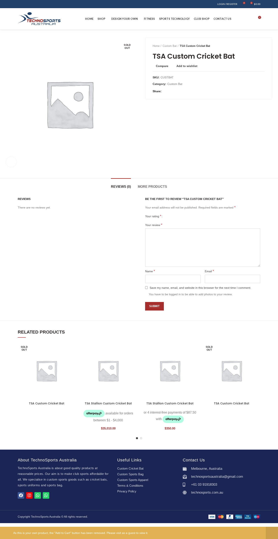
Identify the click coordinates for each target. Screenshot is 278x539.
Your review (153, 225)
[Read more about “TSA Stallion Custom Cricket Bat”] (134, 357)
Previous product (254, 46)
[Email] (170, 91)
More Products (152, 186)
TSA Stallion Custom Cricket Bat (108, 403)
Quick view (72, 366)
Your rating (153, 216)
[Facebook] (165, 91)
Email (209, 271)
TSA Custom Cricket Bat (46, 403)
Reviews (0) (121, 186)
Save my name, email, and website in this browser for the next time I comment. (200, 287)
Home (156, 45)
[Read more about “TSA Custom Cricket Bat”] (72, 357)
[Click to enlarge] (11, 162)
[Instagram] (29, 495)
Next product (262, 46)
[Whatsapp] (37, 495)
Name (150, 271)
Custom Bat (170, 45)
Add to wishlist (186, 66)
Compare (162, 66)
